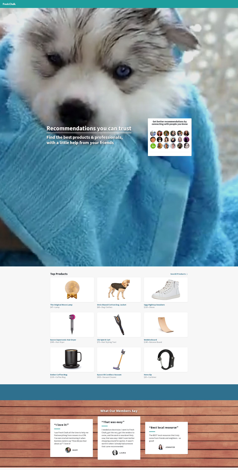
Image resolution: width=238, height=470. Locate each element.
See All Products (178, 274)
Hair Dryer (60, 342)
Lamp (57, 307)
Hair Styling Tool (109, 342)
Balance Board (155, 342)
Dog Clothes (107, 307)
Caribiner (152, 377)
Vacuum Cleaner (109, 377)
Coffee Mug (61, 377)
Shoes (152, 307)
